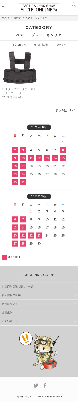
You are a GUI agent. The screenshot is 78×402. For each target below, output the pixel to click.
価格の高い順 (41, 44)
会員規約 (7, 312)
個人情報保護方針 (12, 295)
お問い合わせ (10, 321)
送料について (10, 303)
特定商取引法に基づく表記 (17, 286)
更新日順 (61, 44)
